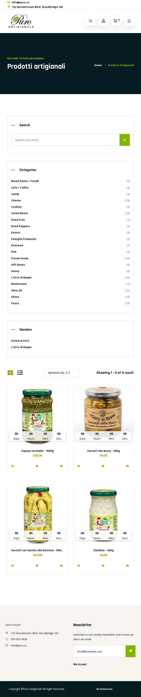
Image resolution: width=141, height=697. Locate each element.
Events (70, 232)
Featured (70, 245)
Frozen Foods (70, 258)
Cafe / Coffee (70, 187)
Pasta (70, 303)
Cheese (70, 200)
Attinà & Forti (20, 340)
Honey (70, 271)
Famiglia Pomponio (70, 239)
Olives (70, 297)
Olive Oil (70, 290)
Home (98, 65)
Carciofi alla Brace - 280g (103, 451)
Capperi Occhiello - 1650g (37, 451)
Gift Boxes (70, 264)
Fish (70, 251)
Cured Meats (70, 213)
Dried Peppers (70, 226)
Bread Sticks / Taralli (70, 181)
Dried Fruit (70, 219)
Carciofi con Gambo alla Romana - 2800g (37, 550)
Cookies (70, 206)
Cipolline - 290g (103, 550)
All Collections (104, 689)
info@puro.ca (20, 2)
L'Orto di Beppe (70, 277)
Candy (70, 194)
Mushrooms (70, 284)
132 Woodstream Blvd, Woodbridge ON (37, 7)
